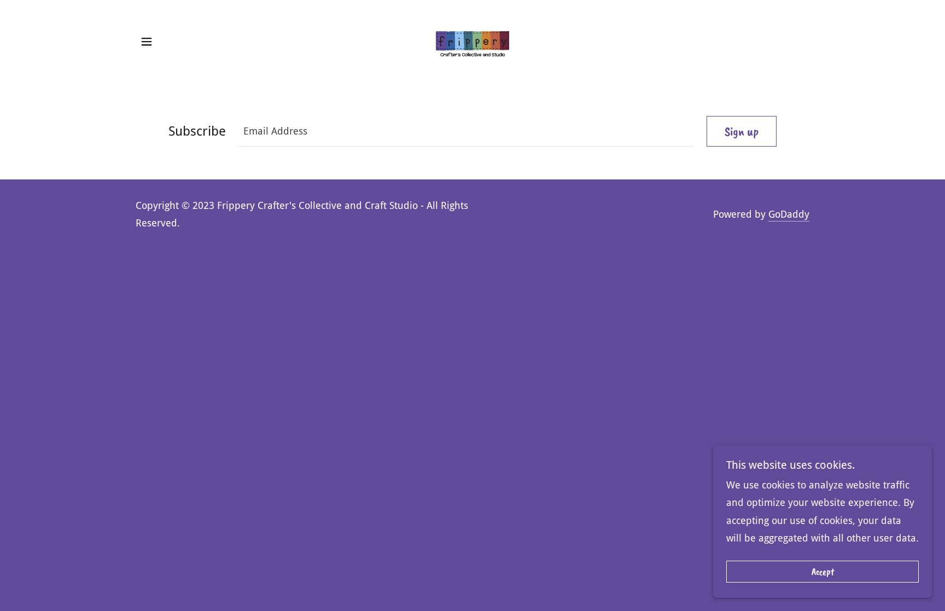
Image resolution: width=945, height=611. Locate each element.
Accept (823, 572)
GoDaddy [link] (788, 214)
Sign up (742, 131)
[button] (147, 42)
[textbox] (466, 131)
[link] (473, 40)
